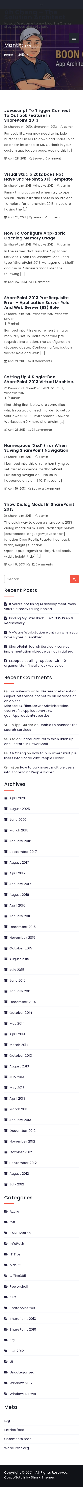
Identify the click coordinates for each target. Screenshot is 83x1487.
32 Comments (42, 564)
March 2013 (18, 1109)
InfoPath (17, 1243)
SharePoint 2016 (23, 1329)
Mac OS (16, 1265)
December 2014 (22, 1002)
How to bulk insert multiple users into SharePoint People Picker (40, 755)
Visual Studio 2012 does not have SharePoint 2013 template (38, 177)
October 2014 (20, 1012)
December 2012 (22, 1130)
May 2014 (17, 1023)
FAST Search (20, 1233)
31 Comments (42, 430)
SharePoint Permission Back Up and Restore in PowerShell (39, 741)
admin (65, 186)
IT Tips (15, 1254)
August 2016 (19, 894)
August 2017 (19, 862)
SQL (13, 1340)
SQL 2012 (57, 388)
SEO (13, 1297)
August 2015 (19, 959)
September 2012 (23, 1163)
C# (12, 1222)
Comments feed (18, 1439)
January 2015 (20, 991)
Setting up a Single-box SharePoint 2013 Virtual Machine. (39, 379)
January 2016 (20, 916)
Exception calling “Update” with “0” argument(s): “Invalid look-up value (35, 663)
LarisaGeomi (19, 691)
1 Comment (42, 282)
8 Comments (42, 361)
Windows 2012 (43, 186)
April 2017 (17, 873)
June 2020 (18, 819)
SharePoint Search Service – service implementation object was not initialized (39, 649)
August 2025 (19, 809)
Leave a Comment (47, 158)
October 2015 (20, 948)
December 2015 (22, 927)
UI (11, 1361)
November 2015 (22, 937)
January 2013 (20, 1120)
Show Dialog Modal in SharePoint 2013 (39, 507)
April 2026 (17, 798)
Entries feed (14, 1429)
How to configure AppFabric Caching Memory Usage (35, 235)
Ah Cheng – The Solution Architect (34, 15)
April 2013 (17, 1098)
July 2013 (16, 1077)
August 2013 (19, 1066)
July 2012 (16, 1184)
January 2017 (20, 884)
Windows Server (23, 1393)
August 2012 (19, 1173)
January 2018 (20, 841)
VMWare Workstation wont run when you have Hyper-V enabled (41, 635)
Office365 (18, 1275)
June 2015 (17, 980)
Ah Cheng (17, 753)
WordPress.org (16, 1448)
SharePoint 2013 (20, 186)
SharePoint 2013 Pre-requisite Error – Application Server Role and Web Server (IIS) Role (37, 302)
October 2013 (20, 1055)
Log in (9, 1420)
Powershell (16, 388)
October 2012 (20, 1152)
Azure (14, 1211)
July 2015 (16, 969)
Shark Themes (43, 1477)
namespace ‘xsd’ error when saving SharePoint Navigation (36, 448)
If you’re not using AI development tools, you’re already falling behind (40, 606)
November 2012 (22, 1141)
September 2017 (23, 851)
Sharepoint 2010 (23, 1308)
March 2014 (19, 1045)
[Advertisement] (41, 91)
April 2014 (17, 1034)
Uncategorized (22, 1372)
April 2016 (17, 905)
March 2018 (18, 830)
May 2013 (16, 1087)
